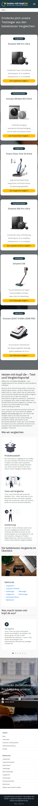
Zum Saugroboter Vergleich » (19, 81)
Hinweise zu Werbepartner (11, 743)
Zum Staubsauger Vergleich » (19, 301)
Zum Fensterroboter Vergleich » (19, 136)
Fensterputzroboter (12, 597)
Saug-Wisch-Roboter (13, 588)
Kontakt (5, 749)
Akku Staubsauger (8, 772)
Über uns (21, 804)
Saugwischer (10, 594)
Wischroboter (7, 765)
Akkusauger (22, 591)
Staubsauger (10, 591)
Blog (4, 736)
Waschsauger (23, 594)
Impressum (6, 739)
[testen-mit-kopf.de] (14, 4)
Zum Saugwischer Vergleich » (19, 191)
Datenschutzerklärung (9, 746)
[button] (13, 653)
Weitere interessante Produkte (12, 787)
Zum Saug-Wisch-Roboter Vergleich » (19, 246)
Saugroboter (10, 586)
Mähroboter (10, 600)
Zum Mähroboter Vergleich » (19, 355)
